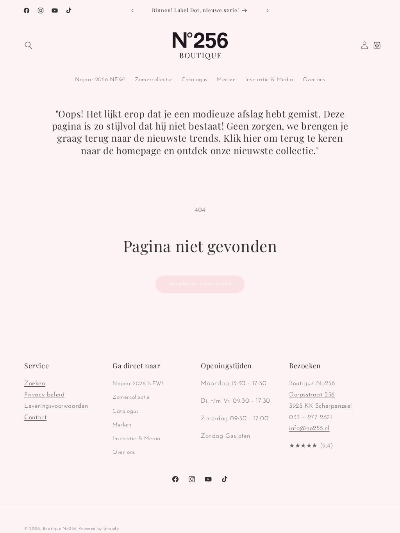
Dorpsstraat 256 (312, 395)
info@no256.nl (309, 428)
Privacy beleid (44, 395)
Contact (35, 417)
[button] (28, 45)
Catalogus (125, 411)
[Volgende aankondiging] (267, 10)
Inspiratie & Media (136, 439)
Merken (122, 425)
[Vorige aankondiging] (132, 10)
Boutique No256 (60, 529)
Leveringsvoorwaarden (56, 406)
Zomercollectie (131, 397)
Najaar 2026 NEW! (137, 384)
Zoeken (34, 383)
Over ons (123, 452)
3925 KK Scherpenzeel (320, 406)
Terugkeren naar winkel (200, 284)
